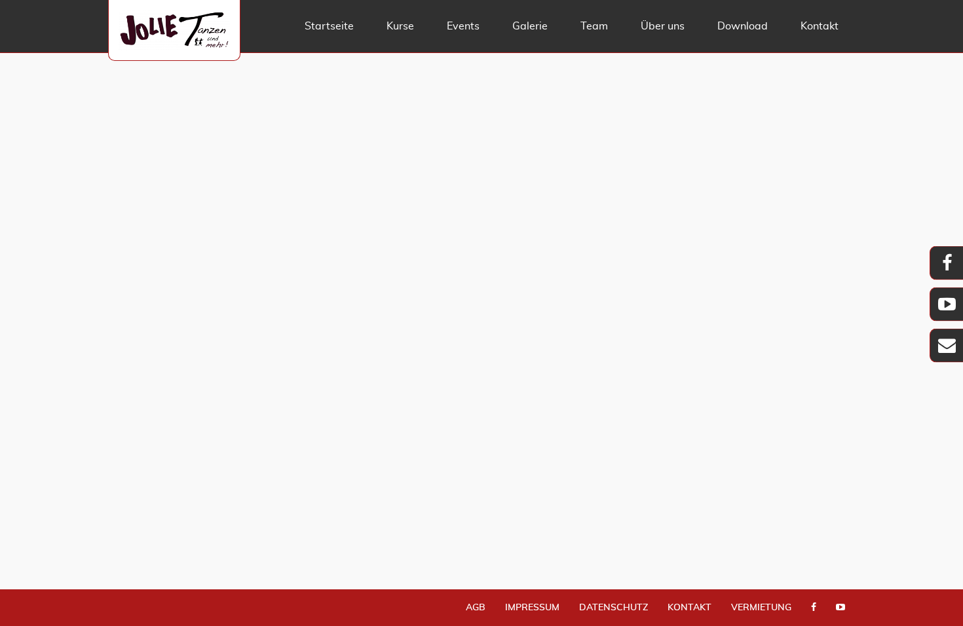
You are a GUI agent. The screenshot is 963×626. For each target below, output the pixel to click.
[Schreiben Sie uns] (946, 349)
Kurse (400, 26)
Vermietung (761, 607)
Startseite (329, 26)
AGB (475, 607)
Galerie (530, 26)
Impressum (532, 607)
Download (742, 26)
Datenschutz (613, 607)
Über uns (663, 26)
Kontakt (820, 26)
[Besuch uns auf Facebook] (813, 608)
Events (463, 26)
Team (594, 26)
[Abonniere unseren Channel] (840, 608)
